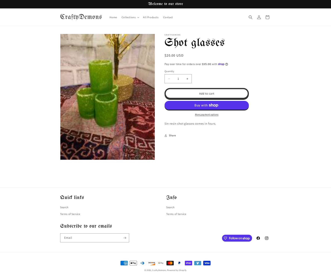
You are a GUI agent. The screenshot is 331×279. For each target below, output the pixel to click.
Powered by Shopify (177, 270)
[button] (130, 17)
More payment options (207, 114)
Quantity (169, 71)
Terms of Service (70, 214)
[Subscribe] (124, 237)
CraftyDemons (159, 270)
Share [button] (172, 135)
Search (64, 207)
